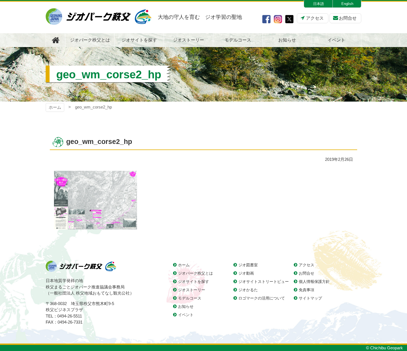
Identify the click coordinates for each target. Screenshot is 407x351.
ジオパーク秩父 (98, 16)
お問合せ (348, 18)
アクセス (315, 18)
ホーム (55, 107)
